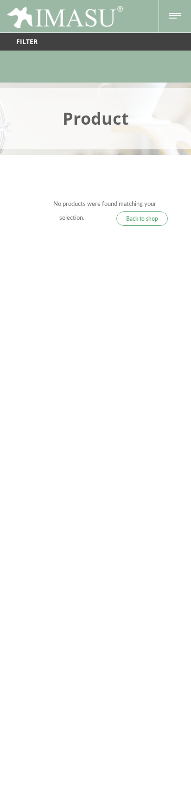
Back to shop (142, 219)
